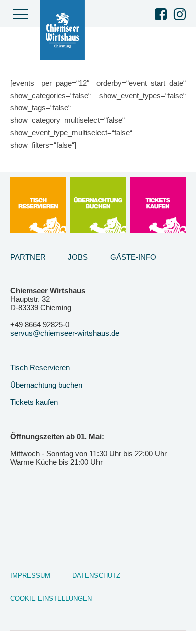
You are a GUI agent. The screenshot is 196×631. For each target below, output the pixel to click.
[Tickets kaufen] (158, 205)
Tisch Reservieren (40, 367)
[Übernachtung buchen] (98, 205)
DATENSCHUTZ (96, 575)
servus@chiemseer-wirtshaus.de (64, 333)
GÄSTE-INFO (133, 257)
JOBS (78, 257)
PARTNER (28, 257)
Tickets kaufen (34, 402)
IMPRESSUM (30, 575)
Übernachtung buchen (46, 385)
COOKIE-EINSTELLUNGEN (51, 598)
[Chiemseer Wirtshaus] (65, 30)
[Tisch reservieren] (38, 205)
